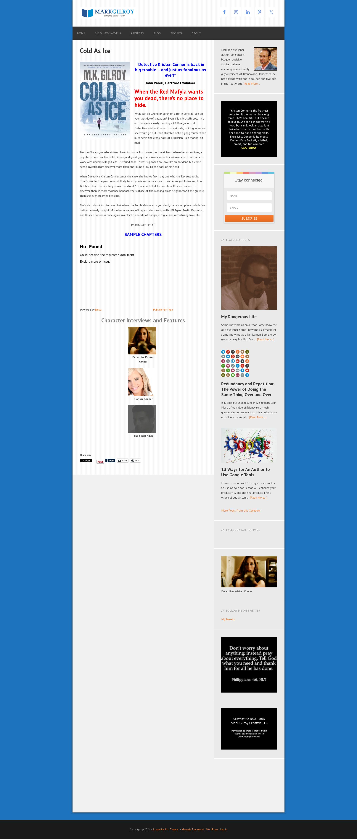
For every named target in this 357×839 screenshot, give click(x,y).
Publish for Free (163, 309)
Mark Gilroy (108, 13)
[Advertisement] (178, 785)
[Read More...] (265, 339)
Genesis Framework (193, 829)
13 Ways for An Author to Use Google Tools (245, 472)
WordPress (212, 829)
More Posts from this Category (240, 510)
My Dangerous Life (239, 316)
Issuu (98, 309)
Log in (223, 829)
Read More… (252, 83)
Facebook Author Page (243, 530)
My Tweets (228, 619)
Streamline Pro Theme (165, 829)
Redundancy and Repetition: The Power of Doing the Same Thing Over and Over (247, 389)
